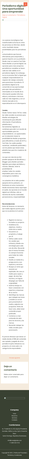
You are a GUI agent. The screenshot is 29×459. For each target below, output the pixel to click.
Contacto (14, 420)
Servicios (14, 418)
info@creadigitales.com (15, 440)
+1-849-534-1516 (14, 443)
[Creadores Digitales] (9, 4)
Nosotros (14, 416)
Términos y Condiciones (14, 455)
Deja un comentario (9, 15)
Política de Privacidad (20, 453)
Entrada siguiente (14, 358)
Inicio (14, 413)
